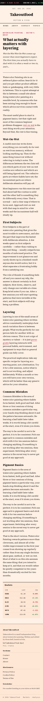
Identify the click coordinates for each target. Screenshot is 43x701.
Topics (36, 26)
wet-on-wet (28, 125)
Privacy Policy (9, 672)
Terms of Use (8, 678)
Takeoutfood (21, 14)
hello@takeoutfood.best (13, 643)
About (15, 26)
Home (6, 26)
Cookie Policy (8, 675)
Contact (25, 26)
